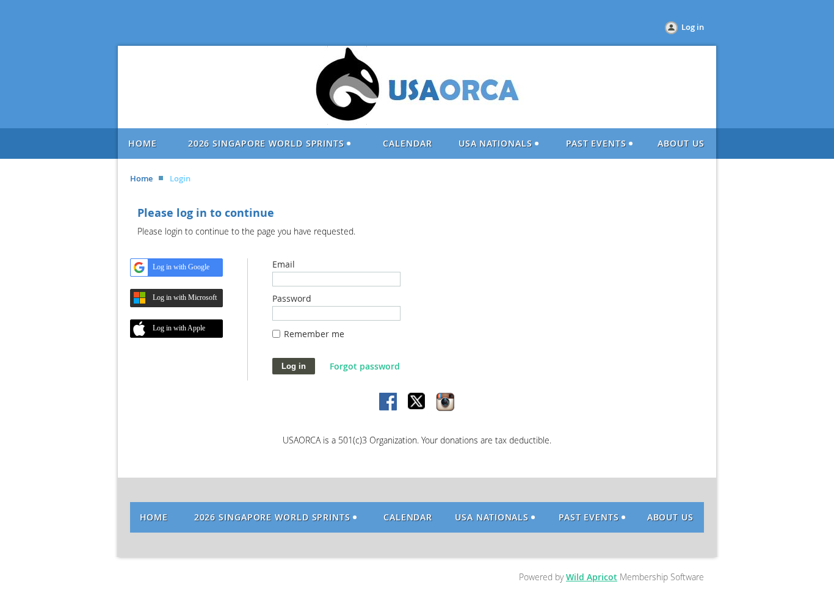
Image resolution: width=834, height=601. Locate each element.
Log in (692, 26)
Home (141, 178)
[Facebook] (389, 402)
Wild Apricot (591, 577)
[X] (417, 402)
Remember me (314, 334)
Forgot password (365, 366)
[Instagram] (445, 402)
